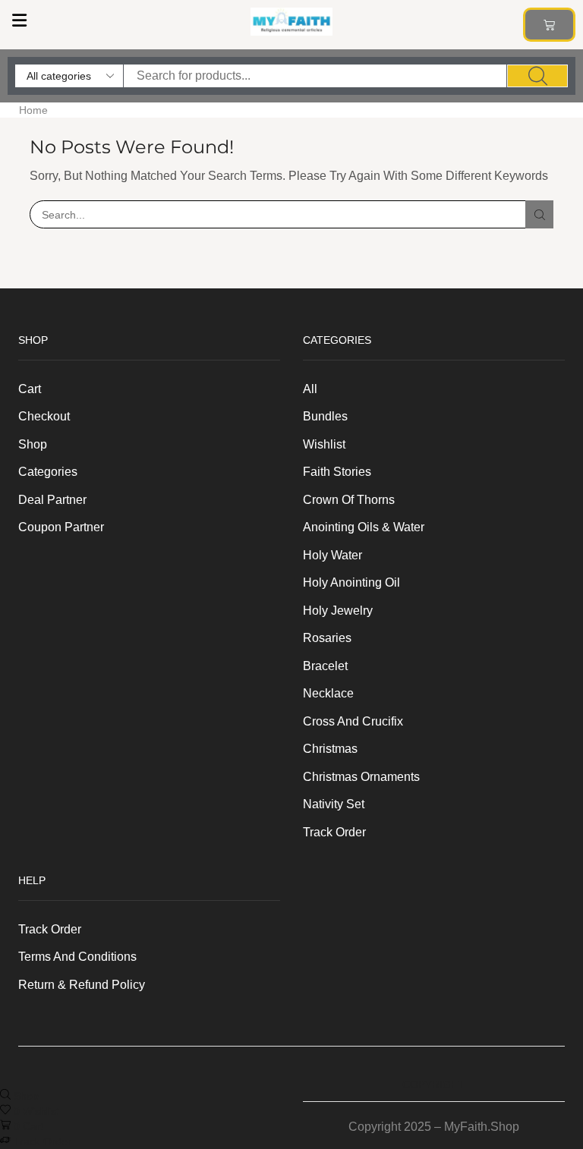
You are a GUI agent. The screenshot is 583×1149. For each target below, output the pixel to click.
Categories (47, 471)
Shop (32, 444)
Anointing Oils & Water (363, 527)
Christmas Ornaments (361, 776)
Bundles (325, 416)
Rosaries (327, 637)
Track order (334, 832)
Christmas (330, 748)
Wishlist (324, 444)
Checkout (44, 416)
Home (33, 110)
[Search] (537, 76)
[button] (19, 20)
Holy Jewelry (338, 610)
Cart (29, 388)
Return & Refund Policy (81, 984)
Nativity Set (333, 804)
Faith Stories (337, 471)
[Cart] (549, 25)
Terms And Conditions (77, 956)
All (310, 388)
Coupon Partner (61, 527)
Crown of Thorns (349, 499)
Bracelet (325, 665)
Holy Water (332, 555)
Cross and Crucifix (353, 721)
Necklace (328, 693)
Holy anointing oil (351, 582)
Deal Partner (52, 499)
